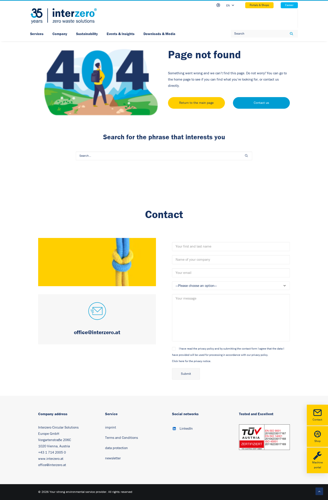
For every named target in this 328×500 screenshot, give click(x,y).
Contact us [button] (261, 102)
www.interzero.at (50, 458)
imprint (110, 427)
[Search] (164, 156)
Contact (317, 419)
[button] (246, 155)
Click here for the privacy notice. (191, 361)
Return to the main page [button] (196, 102)
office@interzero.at (52, 465)
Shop (317, 441)
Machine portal (317, 465)
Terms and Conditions (121, 438)
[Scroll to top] (319, 491)
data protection (116, 448)
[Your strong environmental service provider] (63, 16)
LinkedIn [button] (186, 428)
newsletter (113, 458)
